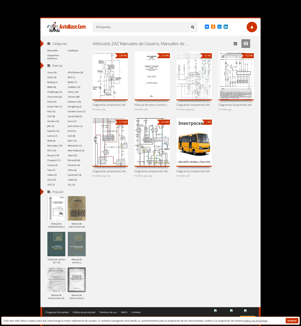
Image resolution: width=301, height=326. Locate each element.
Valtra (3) (52, 174)
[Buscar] (192, 27)
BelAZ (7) (72, 82)
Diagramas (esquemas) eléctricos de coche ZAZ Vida (110, 105)
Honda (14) (53, 121)
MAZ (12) (72, 140)
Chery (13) (73, 91)
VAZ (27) (51, 179)
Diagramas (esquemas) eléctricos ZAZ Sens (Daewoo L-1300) (194, 105)
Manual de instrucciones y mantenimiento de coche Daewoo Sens (152, 105)
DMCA (124, 312)
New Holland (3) (76, 150)
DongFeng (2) (74, 106)
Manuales (52, 50)
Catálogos (73, 50)
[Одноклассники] (213, 27)
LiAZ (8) (71, 135)
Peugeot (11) (53, 160)
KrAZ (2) (72, 130)
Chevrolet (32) (54, 96)
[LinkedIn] (226, 27)
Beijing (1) (52, 82)
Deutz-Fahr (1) (54, 106)
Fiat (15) (51, 111)
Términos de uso (108, 312)
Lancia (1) (52, 135)
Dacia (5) (51, 101)
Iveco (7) (72, 121)
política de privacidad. (256, 320)
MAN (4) (51, 140)
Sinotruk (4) (74, 165)
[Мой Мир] (219, 27)
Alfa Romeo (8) (75, 72)
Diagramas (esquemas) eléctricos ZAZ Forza (236, 105)
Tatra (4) (72, 170)
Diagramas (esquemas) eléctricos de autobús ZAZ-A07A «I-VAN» (194, 171)
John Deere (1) (75, 126)
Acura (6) (51, 72)
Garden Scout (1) (76, 111)
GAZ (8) (51, 116)
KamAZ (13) (53, 130)
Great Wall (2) (75, 116)
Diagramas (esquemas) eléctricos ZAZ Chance (110, 171)
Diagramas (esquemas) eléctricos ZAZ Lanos (152, 171)
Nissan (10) (53, 155)
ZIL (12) (71, 184)
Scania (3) (52, 165)
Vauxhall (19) (74, 174)
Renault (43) (74, 160)
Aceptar (292, 320)
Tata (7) (51, 170)
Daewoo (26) (74, 101)
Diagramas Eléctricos (53, 57)
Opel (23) (72, 155)
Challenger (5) (54, 91)
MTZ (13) (51, 150)
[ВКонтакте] (207, 27)
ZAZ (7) (51, 184)
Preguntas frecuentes (57, 312)
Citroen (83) (74, 96)
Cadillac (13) (74, 87)
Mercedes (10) (54, 145)
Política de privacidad (84, 312)
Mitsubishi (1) (75, 145)
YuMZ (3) (72, 179)
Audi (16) (51, 77)
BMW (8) (51, 87)
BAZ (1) (71, 77)
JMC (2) (50, 126)
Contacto (136, 312)
